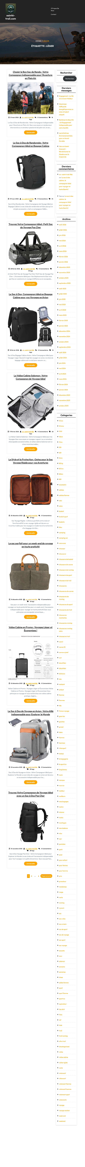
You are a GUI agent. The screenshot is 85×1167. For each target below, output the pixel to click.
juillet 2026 (63, 230)
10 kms (61, 426)
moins (61, 818)
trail (60, 1031)
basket (61, 511)
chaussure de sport (65, 575)
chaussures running (65, 623)
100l (60, 431)
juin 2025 (62, 299)
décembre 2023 (64, 395)
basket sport (63, 517)
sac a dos (62, 919)
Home (39, 41)
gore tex (62, 716)
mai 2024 (62, 368)
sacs (60, 956)
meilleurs (62, 796)
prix (60, 876)
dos (60, 679)
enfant (61, 690)
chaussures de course (66, 591)
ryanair (61, 908)
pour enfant (63, 860)
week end (62, 1116)
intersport (62, 748)
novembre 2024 (64, 336)
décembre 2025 (64, 267)
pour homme (63, 871)
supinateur (63, 1004)
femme (61, 695)
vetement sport (64, 1095)
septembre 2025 (64, 283)
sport (61, 988)
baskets (61, 522)
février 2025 (63, 320)
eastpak (62, 684)
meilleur (62, 791)
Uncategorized (64, 1047)
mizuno (61, 812)
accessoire (62, 485)
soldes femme (64, 983)
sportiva (62, 999)
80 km (61, 469)
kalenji (61, 754)
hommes (62, 743)
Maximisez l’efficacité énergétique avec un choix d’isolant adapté (66, 109)
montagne (62, 823)
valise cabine (63, 1057)
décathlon (62, 668)
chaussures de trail (65, 610)
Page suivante (46, 876)
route (61, 897)
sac (60, 913)
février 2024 (63, 384)
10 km (61, 421)
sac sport (62, 940)
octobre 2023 (63, 406)
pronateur (62, 881)
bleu (60, 527)
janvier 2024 (63, 390)
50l (60, 447)
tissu (60, 1015)
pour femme (63, 865)
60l (60, 453)
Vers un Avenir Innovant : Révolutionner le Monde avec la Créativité (64, 151)
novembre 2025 (64, 272)
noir (60, 839)
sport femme (63, 993)
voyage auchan (64, 1110)
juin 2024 (62, 363)
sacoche (62, 951)
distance (62, 674)
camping (62, 533)
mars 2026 (62, 251)
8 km (60, 458)
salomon (62, 961)
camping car (63, 538)
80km (61, 474)
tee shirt (62, 1009)
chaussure (62, 554)
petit (61, 849)
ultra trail (62, 1041)
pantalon (62, 844)
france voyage (64, 711)
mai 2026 (62, 241)
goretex (62, 722)
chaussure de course (66, 565)
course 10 (62, 647)
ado (60, 501)
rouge (61, 892)
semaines (62, 972)
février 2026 (63, 257)
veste (61, 1068)
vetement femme (65, 1084)
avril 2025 (62, 310)
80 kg (61, 463)
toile (60, 1025)
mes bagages (63, 801)
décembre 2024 (64, 331)
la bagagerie (63, 759)
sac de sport (63, 929)
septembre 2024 (65, 347)
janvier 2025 (63, 326)
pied (60, 855)
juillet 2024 (63, 358)
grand (61, 727)
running (61, 903)
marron (61, 786)
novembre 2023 (64, 400)
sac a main (62, 924)
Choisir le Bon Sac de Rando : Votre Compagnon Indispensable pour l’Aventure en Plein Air (30, 75)
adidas (61, 490)
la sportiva (62, 764)
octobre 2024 (63, 342)
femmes (62, 700)
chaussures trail (64, 636)
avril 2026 (62, 246)
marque (62, 780)
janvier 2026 (63, 262)
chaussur (62, 549)
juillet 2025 (63, 294)
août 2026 (62, 225)
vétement (62, 1078)
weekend (62, 1121)
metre (61, 807)
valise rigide (63, 1063)
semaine (62, 967)
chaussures (63, 586)
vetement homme (65, 1089)
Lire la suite (32, 132)
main (61, 775)
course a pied (63, 652)
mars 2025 (62, 315)
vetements (62, 1100)
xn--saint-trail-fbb (28, 117)
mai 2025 (62, 304)
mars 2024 (63, 379)
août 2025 (62, 289)
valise (61, 1052)
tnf (60, 1020)
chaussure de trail (65, 581)
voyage (61, 1105)
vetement (62, 1073)
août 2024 (62, 352)
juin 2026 (62, 235)
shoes (61, 977)
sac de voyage (64, 935)
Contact (53, 14)
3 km (60, 442)
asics (60, 506)
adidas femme (64, 495)
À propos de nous (55, 9)
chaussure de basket (66, 559)
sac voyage (63, 945)
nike (60, 833)
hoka (61, 732)
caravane (62, 543)
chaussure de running (66, 570)
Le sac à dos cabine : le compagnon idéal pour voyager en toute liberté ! (65, 183)
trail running (63, 1036)
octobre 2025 (63, 278)
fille (60, 706)
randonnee (63, 887)
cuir (60, 658)
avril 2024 (62, 374)
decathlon (62, 663)
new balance (63, 828)
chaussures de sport (66, 604)
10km (61, 437)
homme (61, 738)
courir (61, 642)
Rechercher (66, 72)
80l (60, 479)
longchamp (63, 770)
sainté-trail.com (10, 17)
